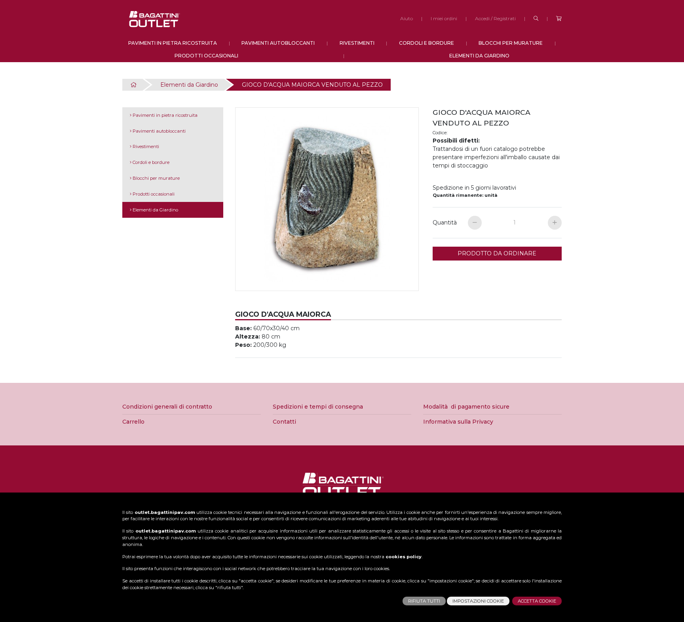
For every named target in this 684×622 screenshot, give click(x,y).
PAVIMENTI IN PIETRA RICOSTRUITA (172, 43)
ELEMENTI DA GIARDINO (479, 56)
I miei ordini (444, 18)
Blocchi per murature (155, 178)
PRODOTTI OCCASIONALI (206, 56)
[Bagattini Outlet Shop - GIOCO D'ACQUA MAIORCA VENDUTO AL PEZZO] (328, 200)
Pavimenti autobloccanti (158, 131)
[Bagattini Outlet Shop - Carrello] (559, 18)
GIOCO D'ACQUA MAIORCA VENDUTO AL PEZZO (312, 84)
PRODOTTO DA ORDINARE (497, 253)
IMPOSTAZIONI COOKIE (478, 601)
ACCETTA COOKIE (537, 601)
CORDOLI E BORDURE (426, 43)
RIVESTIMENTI (357, 43)
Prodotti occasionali (153, 194)
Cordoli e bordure (150, 162)
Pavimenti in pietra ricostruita (164, 115)
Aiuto (406, 18)
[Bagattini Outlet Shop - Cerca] (536, 18)
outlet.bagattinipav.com (165, 512)
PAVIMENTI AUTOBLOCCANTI (278, 43)
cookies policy (404, 556)
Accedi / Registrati (495, 18)
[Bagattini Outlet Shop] (154, 18)
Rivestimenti (145, 146)
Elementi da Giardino (189, 84)
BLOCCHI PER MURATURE (511, 43)
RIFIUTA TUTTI (424, 601)
